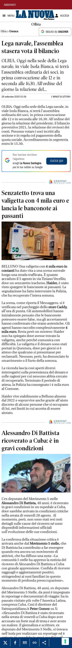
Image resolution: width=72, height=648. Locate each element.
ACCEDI (64, 16)
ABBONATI (10, 5)
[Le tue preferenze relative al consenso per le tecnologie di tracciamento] (65, 641)
